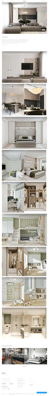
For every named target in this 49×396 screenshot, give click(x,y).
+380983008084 (4, 383)
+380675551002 (11, 383)
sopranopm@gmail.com (5, 386)
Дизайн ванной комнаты (21, 380)
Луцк (10, 394)
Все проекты (24, 366)
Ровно (13, 394)
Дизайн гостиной (20, 385)
